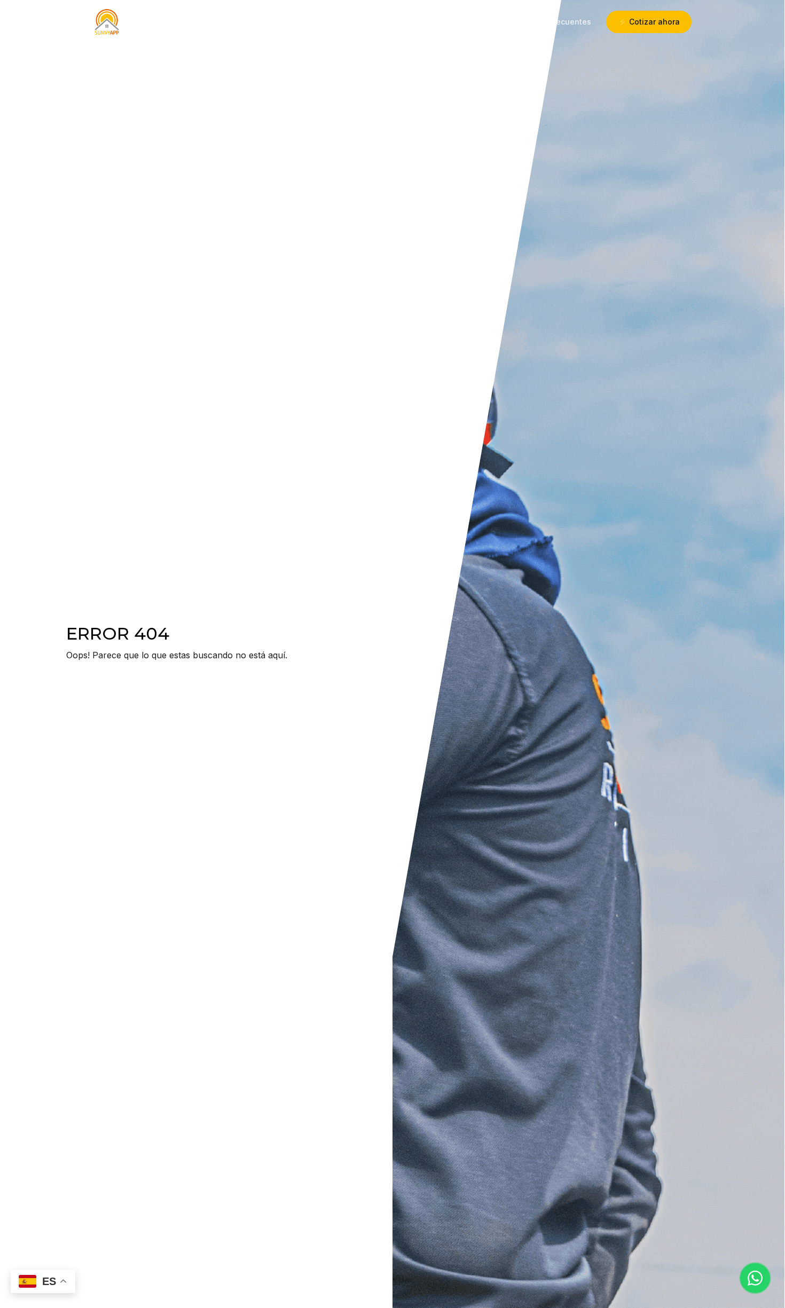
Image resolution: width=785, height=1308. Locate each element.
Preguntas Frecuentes (549, 21)
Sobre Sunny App (393, 21)
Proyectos (467, 21)
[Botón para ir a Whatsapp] (755, 1278)
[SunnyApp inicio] (106, 22)
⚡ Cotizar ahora (649, 21)
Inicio (335, 21)
